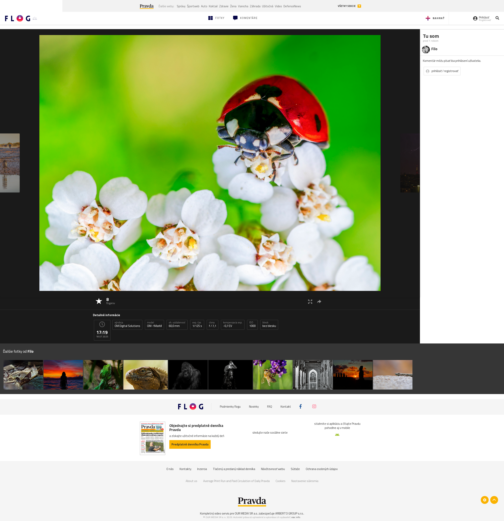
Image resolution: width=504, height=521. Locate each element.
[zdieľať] (319, 301)
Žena (233, 6)
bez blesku (269, 324)
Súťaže (295, 469)
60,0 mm (177, 324)
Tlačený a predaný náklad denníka (234, 469)
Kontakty (185, 469)
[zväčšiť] (310, 301)
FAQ (269, 406)
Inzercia (202, 469)
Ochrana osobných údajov (322, 469)
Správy (181, 6)
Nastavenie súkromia (304, 481)
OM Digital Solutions (127, 324)
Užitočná (267, 6)
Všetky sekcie (347, 6)
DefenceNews (292, 6)
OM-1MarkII (154, 324)
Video (278, 6)
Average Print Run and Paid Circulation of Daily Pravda (236, 481)
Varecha (243, 6)
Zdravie (224, 6)
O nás (170, 469)
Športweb (193, 6)
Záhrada (255, 6)
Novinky (254, 406)
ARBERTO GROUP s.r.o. (289, 513)
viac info (295, 517)
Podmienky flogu (230, 406)
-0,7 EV (232, 324)
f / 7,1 (212, 324)
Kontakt (286, 406)
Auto (204, 6)
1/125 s (197, 324)
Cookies (280, 481)
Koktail (213, 6)
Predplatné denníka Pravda (189, 444)
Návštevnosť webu (273, 469)
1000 (252, 324)
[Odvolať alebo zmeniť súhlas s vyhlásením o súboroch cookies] (485, 500)
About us (191, 481)
